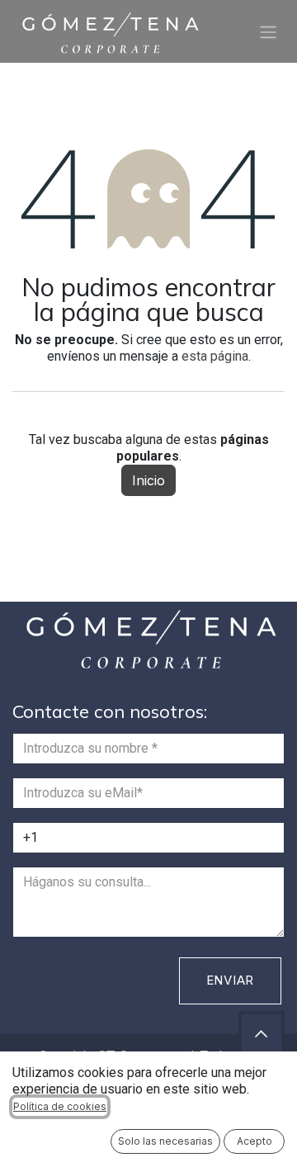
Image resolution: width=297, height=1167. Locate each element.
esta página (215, 356)
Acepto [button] (254, 1141)
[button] (261, 1034)
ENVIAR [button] (230, 980)
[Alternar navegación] (268, 31)
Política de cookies (59, 1106)
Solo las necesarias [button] (165, 1141)
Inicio (148, 480)
